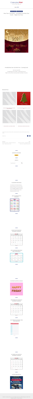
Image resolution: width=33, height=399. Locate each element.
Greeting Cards (13, 11)
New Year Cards (19, 11)
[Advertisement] (16, 23)
